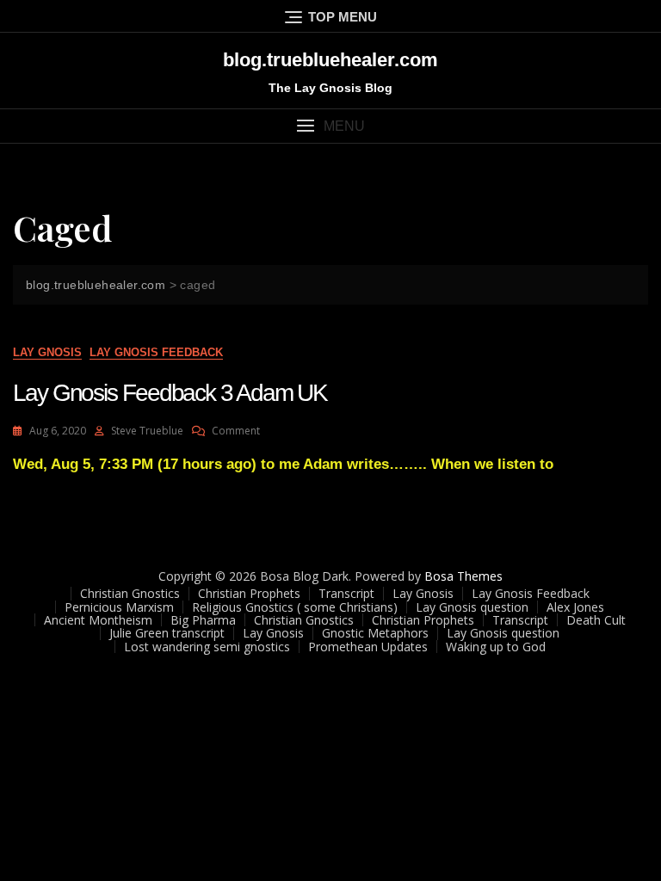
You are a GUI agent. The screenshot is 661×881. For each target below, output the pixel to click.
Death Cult (596, 620)
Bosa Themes (463, 576)
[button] (330, 126)
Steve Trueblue (147, 430)
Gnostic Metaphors (375, 633)
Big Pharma (203, 620)
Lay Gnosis (47, 352)
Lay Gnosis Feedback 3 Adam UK (170, 392)
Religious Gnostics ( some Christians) (295, 607)
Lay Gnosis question (472, 607)
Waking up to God (496, 646)
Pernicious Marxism (119, 607)
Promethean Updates (368, 646)
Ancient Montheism (98, 620)
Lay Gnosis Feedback (156, 352)
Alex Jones (575, 607)
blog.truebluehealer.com (330, 60)
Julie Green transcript (167, 633)
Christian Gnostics (130, 593)
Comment (236, 430)
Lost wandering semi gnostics (207, 646)
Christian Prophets (249, 593)
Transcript (346, 593)
